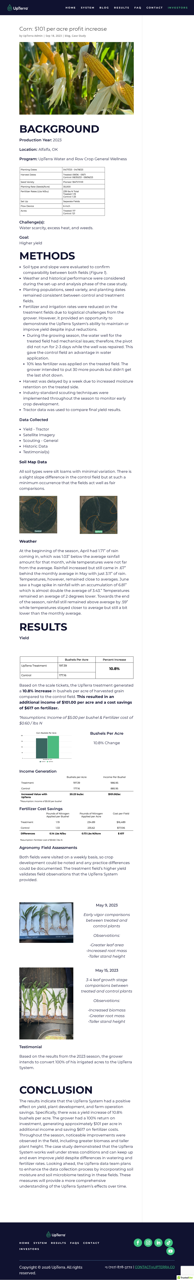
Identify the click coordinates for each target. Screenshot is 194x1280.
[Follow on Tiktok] (168, 1243)
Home (71, 7)
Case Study (79, 36)
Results (121, 7)
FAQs (74, 1242)
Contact (154, 7)
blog (67, 36)
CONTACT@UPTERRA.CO (155, 1267)
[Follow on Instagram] (148, 1243)
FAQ (138, 7)
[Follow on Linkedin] (158, 1243)
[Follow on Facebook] (138, 1243)
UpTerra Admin (33, 36)
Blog (104, 7)
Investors (178, 7)
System (88, 7)
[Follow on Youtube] (170, 1251)
